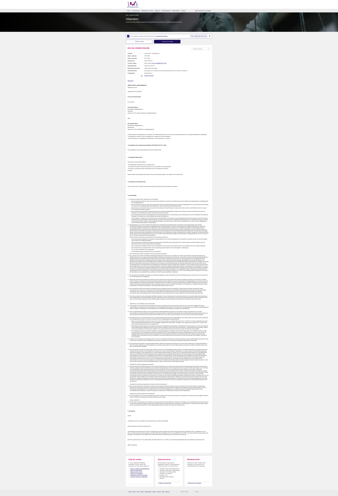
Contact (183, 10)
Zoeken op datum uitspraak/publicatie (139, 468)
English (130, 491)
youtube (209, 492)
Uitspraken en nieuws (147, 10)
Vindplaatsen (131, 73)
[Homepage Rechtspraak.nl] (132, 4)
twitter (200, 492)
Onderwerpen (136, 10)
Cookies (142, 491)
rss (190, 492)
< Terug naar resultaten (167, 41)
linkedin (207, 492)
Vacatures (159, 491)
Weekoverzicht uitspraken (194, 483)
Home (128, 10)
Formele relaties (132, 63)
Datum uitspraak (132, 56)
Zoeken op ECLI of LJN (136, 472)
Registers (157, 10)
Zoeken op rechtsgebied (136, 473)
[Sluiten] (210, 36)
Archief (163, 491)
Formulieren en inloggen (204, 10)
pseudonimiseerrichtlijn (162, 36)
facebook (203, 492)
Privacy (138, 491)
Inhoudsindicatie (132, 70)
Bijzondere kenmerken (134, 68)
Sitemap (134, 491)
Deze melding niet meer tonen (198, 36)
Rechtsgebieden (132, 65)
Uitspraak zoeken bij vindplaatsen (138, 476)
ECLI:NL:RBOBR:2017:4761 (159, 63)
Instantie (130, 53)
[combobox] (201, 49)
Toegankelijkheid (148, 491)
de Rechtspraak (166, 10)
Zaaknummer (131, 60)
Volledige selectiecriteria (165, 483)
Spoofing (154, 491)
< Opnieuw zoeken (139, 41)
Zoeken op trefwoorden (136, 470)
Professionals (176, 10)
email (192, 492)
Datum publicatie (132, 58)
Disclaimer (167, 491)
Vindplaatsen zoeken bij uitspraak (138, 475)
